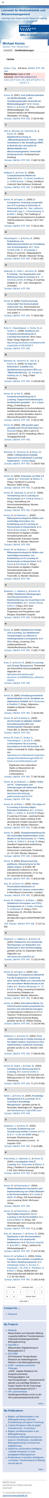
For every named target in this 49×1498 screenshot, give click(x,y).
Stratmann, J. (22, 515)
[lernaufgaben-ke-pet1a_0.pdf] (32, 1173)
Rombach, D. (38, 1268)
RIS (43, 68)
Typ (14, 68)
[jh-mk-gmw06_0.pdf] (32, 259)
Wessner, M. (18, 909)
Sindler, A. (12, 841)
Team (13, 47)
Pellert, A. (22, 841)
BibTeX (31, 68)
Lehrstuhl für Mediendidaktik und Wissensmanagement (24, 14)
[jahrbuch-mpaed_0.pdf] (32, 1251)
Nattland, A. (9, 173)
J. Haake (29, 906)
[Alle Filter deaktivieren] (25, 77)
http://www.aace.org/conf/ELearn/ (26, 1110)
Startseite (6, 47)
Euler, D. (8, 328)
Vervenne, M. (31, 131)
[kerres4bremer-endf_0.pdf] (32, 998)
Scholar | (8, 119)
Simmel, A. (39, 499)
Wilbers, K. (38, 479)
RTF (38, 68)
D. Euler (23, 1072)
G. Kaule (36, 1194)
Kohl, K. (12, 989)
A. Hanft (27, 499)
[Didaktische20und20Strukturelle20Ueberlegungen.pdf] (32, 959)
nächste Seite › (31, 1296)
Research (12, 1314)
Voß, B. (7, 131)
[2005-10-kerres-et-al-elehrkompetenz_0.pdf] (32, 777)
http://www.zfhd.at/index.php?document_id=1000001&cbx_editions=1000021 (25, 677)
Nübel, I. (20, 804)
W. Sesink (34, 104)
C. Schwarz (37, 810)
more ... (41, 1403)
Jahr (6, 71)
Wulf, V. (12, 1271)
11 (14, 1296)
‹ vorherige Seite (27, 1287)
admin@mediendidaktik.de (15, 1495)
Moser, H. (11, 107)
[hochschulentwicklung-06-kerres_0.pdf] (32, 316)
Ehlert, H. (11, 606)
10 (7, 1296)
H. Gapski (39, 402)
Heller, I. (20, 271)
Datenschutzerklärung (17, 1485)
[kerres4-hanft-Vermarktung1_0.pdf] (32, 510)
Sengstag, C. (32, 250)
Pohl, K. (27, 1268)
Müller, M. (11, 1197)
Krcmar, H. (34, 1265)
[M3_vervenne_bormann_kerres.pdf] (32, 464)
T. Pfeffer (40, 839)
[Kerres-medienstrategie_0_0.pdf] (32, 856)
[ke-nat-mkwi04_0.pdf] (32, 1280)
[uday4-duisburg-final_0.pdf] (32, 381)
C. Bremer (20, 986)
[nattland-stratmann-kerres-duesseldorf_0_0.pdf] (32, 617)
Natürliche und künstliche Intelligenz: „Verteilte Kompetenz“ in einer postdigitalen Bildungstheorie (25, 1452)
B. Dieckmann (38, 701)
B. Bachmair (29, 1242)
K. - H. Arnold (26, 178)
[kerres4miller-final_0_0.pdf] (32, 650)
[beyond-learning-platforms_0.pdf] (32, 879)
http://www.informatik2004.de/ (20, 957)
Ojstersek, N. (10, 271)
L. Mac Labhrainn (35, 208)
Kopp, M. (34, 841)
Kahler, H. (21, 813)
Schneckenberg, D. (35, 211)
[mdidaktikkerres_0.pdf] (32, 713)
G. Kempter (34, 372)
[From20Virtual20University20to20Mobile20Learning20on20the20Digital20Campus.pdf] (32, 1054)
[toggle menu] (45, 3)
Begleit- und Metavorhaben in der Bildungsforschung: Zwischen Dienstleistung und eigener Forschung (26, 1419)
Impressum (9, 1482)
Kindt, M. (33, 813)
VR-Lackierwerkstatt (17, 1392)
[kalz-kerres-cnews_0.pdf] (32, 895)
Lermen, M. (21, 280)
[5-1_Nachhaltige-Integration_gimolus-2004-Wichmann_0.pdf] (32, 1228)
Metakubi (12, 1330)
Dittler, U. (11, 813)
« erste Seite (11, 1287)
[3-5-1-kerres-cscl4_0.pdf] (36, 924)
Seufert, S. (12, 331)
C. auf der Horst (33, 603)
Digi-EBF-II (13, 1345)
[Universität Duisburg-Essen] (34, 31)
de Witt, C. (16, 1245)
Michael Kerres (23, 47)
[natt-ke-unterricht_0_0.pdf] (32, 187)
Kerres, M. (23, 107)
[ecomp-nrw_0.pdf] (32, 420)
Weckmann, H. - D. (35, 986)
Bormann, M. (18, 131)
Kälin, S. (19, 250)
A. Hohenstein (23, 479)
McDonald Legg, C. (16, 211)
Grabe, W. (29, 1066)
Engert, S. (20, 199)
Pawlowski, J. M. (15, 1268)
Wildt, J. (12, 214)
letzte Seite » (24, 1301)
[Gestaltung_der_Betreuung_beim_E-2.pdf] (32, 1083)
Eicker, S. (23, 1265)
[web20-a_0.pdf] (32, 488)
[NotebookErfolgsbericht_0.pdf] (32, 1146)
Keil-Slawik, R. (23, 530)
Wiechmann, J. (19, 181)
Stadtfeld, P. (14, 704)
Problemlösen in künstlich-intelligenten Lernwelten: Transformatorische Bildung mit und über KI (26, 1460)
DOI (6, 924)
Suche (11, 59)
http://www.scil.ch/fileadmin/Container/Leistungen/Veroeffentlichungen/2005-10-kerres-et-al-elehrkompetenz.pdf (26, 758)
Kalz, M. (7, 884)
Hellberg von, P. (14, 375)
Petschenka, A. (11, 1159)
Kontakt (8, 1488)
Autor (7, 68)
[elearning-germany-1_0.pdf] (32, 828)
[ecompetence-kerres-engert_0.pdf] (32, 226)
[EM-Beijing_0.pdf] (32, 1024)
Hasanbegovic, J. (12, 238)
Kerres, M (8, 95)
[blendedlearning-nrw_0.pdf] (32, 160)
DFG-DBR (13, 1354)
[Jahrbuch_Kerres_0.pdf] (32, 119)
